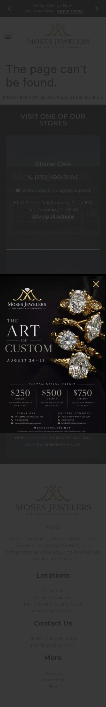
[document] (53, 353)
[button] (96, 284)
